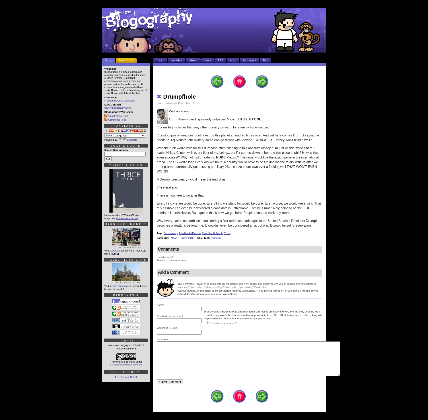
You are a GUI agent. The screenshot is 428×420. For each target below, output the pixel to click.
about (193, 60)
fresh (160, 60)
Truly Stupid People (212, 233)
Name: (160, 305)
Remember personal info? (223, 323)
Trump (227, 233)
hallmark (249, 60)
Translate (132, 139)
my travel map (117, 286)
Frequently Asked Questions (119, 100)
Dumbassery (171, 233)
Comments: (163, 339)
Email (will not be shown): (170, 316)
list (265, 60)
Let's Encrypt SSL (125, 377)
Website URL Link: (167, 328)
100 (220, 60)
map (233, 60)
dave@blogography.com (117, 107)
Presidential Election (190, 233)
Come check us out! (127, 218)
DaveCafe (126, 60)
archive (177, 60)
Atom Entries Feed (117, 116)
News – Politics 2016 (182, 238)
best (207, 60)
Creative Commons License (127, 364)
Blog (108, 60)
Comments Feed (116, 119)
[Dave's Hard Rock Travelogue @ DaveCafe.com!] (126, 245)
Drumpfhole (176, 96)
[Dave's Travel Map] (126, 281)
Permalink (215, 238)
